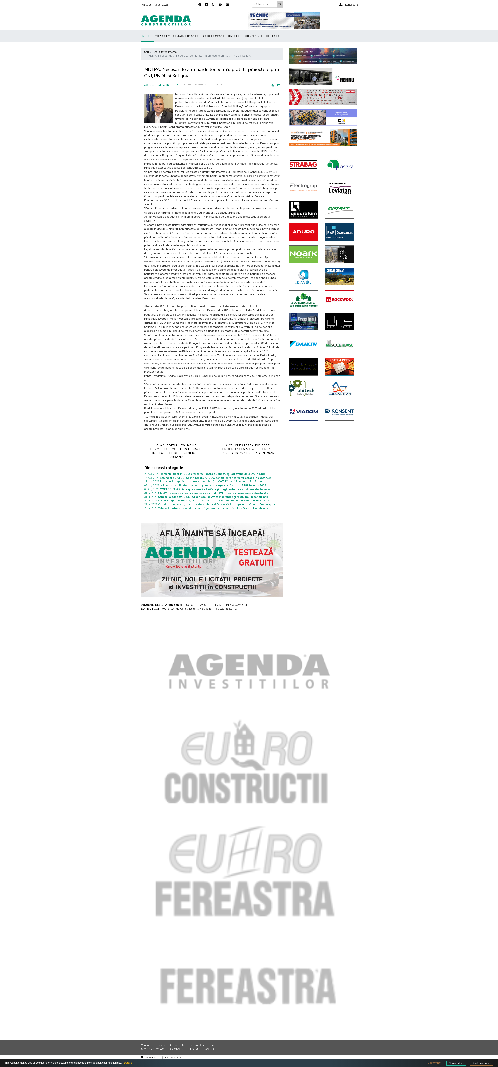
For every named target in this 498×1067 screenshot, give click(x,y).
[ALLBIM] (323, 56)
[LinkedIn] (278, 85)
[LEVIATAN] (340, 187)
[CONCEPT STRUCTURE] (340, 254)
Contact (273, 35)
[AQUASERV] (340, 164)
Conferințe (254, 35)
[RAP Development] (340, 232)
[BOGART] (340, 210)
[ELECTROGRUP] (304, 187)
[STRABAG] (304, 164)
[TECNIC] (284, 20)
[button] (348, 5)
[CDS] (304, 367)
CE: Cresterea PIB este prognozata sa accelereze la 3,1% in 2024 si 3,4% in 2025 (247, 449)
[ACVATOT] (304, 277)
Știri (145, 35)
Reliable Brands (186, 35)
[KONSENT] (340, 412)
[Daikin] (304, 344)
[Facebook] (199, 5)
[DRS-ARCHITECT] (340, 321)
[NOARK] (304, 254)
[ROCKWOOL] (340, 299)
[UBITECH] (304, 389)
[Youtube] (220, 5)
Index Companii (213, 35)
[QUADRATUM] (304, 210)
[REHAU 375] (323, 76)
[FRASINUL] (304, 321)
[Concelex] (323, 117)
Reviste (233, 35)
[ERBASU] (340, 344)
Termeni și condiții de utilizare (159, 1045)
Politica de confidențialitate (198, 1045)
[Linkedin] (206, 5)
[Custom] (213, 5)
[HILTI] (323, 97)
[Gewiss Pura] (340, 367)
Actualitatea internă (161, 85)
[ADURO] (304, 232)
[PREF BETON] (323, 137)
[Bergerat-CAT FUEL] (340, 276)
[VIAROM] (304, 412)
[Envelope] (227, 5)
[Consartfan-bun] (340, 389)
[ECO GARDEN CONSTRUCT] (304, 299)
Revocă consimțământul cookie (162, 1057)
